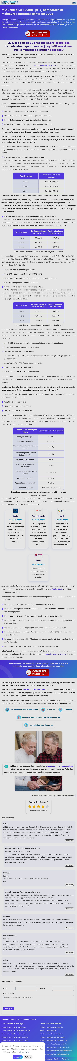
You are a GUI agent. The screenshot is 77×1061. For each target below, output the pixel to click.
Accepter (17, 1057)
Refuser (28, 1057)
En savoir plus (24, 1052)
